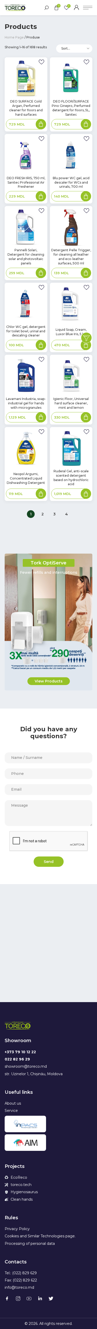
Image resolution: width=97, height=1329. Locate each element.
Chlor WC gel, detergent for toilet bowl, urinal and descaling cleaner (26, 331)
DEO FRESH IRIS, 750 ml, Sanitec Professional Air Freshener (26, 182)
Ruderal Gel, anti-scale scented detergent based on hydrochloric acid (71, 477)
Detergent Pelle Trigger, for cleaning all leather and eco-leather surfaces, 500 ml (71, 256)
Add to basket (41, 125)
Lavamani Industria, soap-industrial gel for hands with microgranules (26, 403)
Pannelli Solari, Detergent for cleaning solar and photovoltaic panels (26, 256)
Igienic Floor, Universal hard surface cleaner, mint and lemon (71, 403)
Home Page (14, 37)
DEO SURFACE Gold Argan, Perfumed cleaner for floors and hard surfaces (26, 107)
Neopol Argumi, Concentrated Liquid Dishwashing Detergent (26, 478)
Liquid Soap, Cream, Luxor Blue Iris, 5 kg (71, 332)
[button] (48, 681)
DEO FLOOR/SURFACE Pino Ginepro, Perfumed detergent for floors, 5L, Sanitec (71, 107)
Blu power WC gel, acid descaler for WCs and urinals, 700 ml (71, 182)
